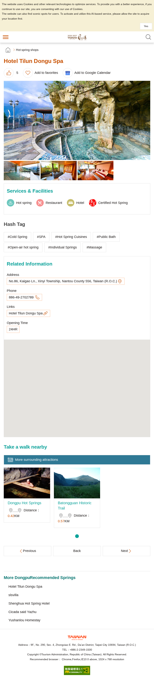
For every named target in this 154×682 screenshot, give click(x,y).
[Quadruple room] (95, 170)
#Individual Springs (62, 247)
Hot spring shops (27, 49)
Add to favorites (46, 73)
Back (77, 551)
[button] (77, 536)
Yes (146, 26)
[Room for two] (58, 170)
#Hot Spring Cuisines (71, 237)
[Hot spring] (22, 170)
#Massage (94, 247)
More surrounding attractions (36, 460)
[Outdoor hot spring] (77, 120)
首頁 (8, 50)
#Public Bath (106, 237)
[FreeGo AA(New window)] (77, 674)
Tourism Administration (77, 638)
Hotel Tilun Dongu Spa (26, 313)
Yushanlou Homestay (24, 620)
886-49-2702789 (22, 297)
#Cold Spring (17, 237)
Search (148, 37)
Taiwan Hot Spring (77, 37)
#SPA (41, 237)
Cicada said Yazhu (22, 612)
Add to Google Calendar (92, 73)
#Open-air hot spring (23, 247)
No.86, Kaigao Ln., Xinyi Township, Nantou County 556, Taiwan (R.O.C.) (63, 281)
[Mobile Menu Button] (5, 37)
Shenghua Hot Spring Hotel (29, 603)
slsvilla (13, 595)
